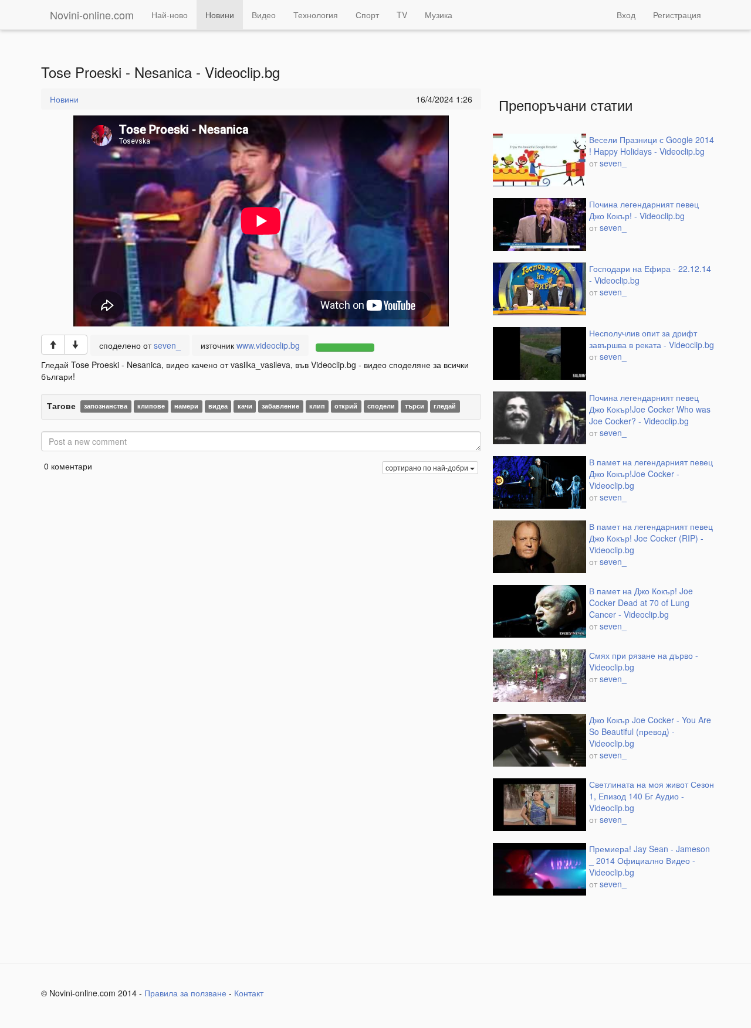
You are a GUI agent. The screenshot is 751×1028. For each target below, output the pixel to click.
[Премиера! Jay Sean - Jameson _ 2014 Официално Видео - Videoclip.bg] (539, 869)
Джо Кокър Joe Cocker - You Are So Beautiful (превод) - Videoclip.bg (650, 731)
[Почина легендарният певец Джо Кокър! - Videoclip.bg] (539, 224)
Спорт (367, 15)
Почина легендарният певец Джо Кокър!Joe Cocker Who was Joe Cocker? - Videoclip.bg (650, 409)
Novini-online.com (92, 14)
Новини (219, 15)
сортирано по (426, 467)
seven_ (167, 345)
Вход (626, 15)
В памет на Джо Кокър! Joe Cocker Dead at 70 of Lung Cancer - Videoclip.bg (641, 602)
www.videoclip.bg (268, 345)
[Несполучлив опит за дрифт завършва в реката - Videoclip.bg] (539, 353)
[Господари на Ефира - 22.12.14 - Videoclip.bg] (539, 289)
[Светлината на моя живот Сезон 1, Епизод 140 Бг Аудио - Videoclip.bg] (539, 804)
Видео (264, 15)
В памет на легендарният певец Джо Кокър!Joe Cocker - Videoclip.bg (651, 473)
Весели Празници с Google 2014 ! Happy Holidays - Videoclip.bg (651, 145)
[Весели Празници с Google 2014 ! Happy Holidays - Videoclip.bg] (539, 160)
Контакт (248, 993)
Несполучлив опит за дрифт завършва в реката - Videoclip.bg (651, 338)
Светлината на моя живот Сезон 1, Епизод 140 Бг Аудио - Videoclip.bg (651, 795)
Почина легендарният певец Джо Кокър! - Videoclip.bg (644, 210)
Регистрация (677, 15)
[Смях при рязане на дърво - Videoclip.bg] (539, 675)
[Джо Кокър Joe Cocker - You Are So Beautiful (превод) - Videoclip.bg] (539, 740)
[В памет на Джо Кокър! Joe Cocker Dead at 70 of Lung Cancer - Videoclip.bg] (539, 611)
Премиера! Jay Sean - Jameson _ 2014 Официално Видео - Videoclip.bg (649, 860)
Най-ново (169, 15)
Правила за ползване (185, 993)
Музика (438, 15)
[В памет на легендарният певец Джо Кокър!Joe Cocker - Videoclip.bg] (539, 482)
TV (402, 15)
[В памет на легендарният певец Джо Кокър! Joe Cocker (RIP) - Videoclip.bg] (539, 546)
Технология (315, 15)
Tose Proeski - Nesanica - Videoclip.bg (160, 72)
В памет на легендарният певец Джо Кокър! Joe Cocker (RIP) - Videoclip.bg (651, 538)
